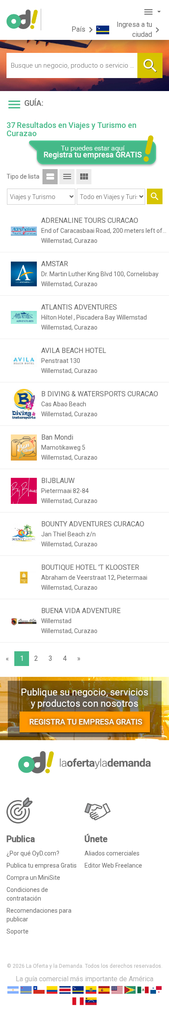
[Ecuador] (91, 990)
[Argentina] (13, 990)
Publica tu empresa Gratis (41, 865)
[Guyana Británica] (130, 990)
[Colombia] (52, 990)
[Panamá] (156, 990)
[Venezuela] (91, 1001)
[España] (104, 990)
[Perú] (78, 1001)
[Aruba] (26, 990)
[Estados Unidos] (117, 990)
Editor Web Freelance (113, 865)
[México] (143, 990)
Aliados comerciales (112, 853)
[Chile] (39, 990)
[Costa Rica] (65, 990)
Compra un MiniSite (33, 877)
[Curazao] (78, 990)
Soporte (17, 931)
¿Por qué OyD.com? (32, 853)
